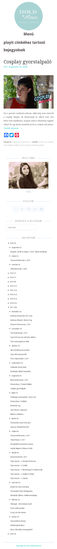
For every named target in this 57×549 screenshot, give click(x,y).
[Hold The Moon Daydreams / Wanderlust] (28, 16)
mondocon (35, 145)
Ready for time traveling (19, 487)
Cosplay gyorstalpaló (28, 62)
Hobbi (16, 145)
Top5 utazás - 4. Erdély (18, 465)
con (45, 142)
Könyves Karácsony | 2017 (20, 324)
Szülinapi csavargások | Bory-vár (23, 397)
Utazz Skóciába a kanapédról (21, 530)
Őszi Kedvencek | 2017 (19, 333)
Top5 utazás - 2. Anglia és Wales (22, 474)
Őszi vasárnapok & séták (19, 341)
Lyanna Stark (24, 145)
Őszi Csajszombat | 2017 (19, 359)
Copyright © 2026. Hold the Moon (28, 546)
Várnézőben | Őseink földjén (21, 384)
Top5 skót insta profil (18, 354)
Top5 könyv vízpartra (18, 410)
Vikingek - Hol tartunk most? (21, 504)
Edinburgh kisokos (17, 525)
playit (42, 145)
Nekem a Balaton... (17, 414)
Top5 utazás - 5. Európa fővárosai (23, 461)
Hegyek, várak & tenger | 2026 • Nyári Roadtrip (28, 252)
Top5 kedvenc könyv (18, 521)
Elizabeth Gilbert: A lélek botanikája (23, 495)
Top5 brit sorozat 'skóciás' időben (23, 337)
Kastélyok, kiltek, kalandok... (21, 371)
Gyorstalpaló (8, 145)
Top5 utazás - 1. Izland (18, 478)
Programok (25, 142)
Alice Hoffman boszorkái (19, 350)
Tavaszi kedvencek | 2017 (20, 436)
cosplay (50, 142)
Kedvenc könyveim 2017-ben (21, 316)
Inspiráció (16, 142)
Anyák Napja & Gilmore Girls (21, 448)
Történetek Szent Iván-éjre (20, 423)
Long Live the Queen (18, 512)
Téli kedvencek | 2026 (18, 269)
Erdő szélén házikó (17, 508)
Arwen (40, 142)
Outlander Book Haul (18, 367)
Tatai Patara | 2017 (17, 440)
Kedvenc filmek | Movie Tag (21, 320)
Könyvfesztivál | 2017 (18, 457)
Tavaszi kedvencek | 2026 (20, 260)
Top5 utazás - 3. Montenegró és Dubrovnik (26, 470)
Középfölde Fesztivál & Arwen (21, 444)
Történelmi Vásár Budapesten (21, 491)
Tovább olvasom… (13, 128)
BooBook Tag (15, 406)
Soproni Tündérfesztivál (19, 427)
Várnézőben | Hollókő (18, 401)
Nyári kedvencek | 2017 (19, 380)
